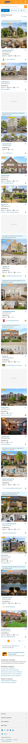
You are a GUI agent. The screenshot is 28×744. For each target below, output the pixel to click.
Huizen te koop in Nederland (8, 668)
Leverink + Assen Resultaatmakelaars (10, 212)
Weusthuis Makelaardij (11, 533)
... (16, 641)
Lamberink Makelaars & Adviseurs (13, 488)
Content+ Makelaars (10, 59)
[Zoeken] (25, 6)
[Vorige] (6, 641)
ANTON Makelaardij (10, 607)
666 (19, 641)
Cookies (16, 739)
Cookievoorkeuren (6, 741)
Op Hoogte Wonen (5, 563)
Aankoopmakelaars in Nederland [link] (9, 680)
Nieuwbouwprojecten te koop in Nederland (11, 673)
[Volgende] (22, 641)
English (5, 734)
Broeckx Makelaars (5, 89)
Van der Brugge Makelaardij (12, 320)
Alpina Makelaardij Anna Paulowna (14, 365)
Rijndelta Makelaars (5, 444)
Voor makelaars (5, 721)
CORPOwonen (9, 153)
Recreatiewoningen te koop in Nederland (11, 675)
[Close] (25, 647)
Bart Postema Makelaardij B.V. (8, 636)
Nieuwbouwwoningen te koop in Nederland (11, 672)
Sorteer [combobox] (25, 16)
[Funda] (8, 2)
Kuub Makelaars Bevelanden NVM (14, 276)
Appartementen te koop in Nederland (10, 670)
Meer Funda (4, 725)
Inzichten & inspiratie (6, 717)
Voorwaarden (9, 739)
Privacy (2, 739)
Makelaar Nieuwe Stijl (6, 415)
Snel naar (3, 714)
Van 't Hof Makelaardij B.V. (7, 183)
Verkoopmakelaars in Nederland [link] (8, 682)
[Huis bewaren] (25, 50)
